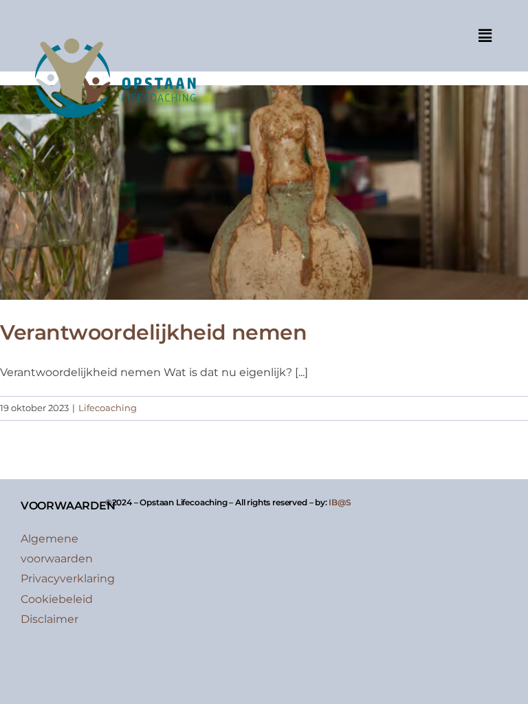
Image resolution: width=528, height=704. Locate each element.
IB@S (340, 502)
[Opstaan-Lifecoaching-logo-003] (114, 29)
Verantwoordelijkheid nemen (153, 332)
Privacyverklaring (68, 578)
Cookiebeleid (57, 599)
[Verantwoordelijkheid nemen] (264, 192)
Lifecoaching (107, 407)
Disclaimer (49, 619)
